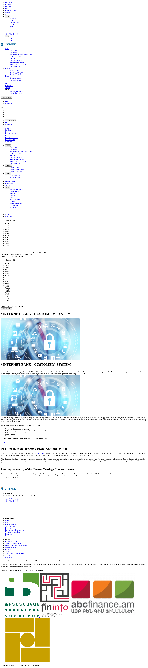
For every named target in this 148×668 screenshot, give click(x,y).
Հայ (11, 38)
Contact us (8, 557)
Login (7, 101)
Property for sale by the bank (15, 530)
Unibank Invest (15, 22)
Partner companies (11, 541)
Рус (11, 40)
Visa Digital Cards (16, 60)
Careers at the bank (11, 536)
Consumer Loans (15, 78)
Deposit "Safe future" (17, 72)
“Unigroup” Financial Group (15, 553)
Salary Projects (15, 66)
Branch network (10, 524)
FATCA (8, 549)
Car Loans (13, 82)
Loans (7, 76)
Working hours (10, 526)
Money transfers (10, 84)
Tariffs (7, 88)
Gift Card (13, 58)
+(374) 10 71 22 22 (12, 499)
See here (4, 442)
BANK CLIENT (40, 453)
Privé (11, 20)
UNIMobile (9, 86)
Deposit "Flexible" (16, 74)
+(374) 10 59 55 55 (12, 501)
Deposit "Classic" (16, 70)
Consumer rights (10, 547)
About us (8, 520)
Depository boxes (16, 93)
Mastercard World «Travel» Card (21, 54)
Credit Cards (14, 53)
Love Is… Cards (15, 56)
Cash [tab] (7, 214)
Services (8, 551)
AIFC (12, 26)
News (7, 522)
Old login (8, 103)
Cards (7, 49)
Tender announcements (13, 543)
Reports (8, 528)
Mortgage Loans (15, 80)
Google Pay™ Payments (18, 64)
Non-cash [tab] (8, 216)
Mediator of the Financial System (16, 545)
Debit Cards (14, 51)
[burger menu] (2, 107)
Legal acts (8, 534)
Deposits (8, 68)
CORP (12, 24)
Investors (13, 19)
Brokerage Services (16, 92)
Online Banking (6, 97)
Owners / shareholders (12, 532)
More (7, 187)
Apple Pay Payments (17, 62)
